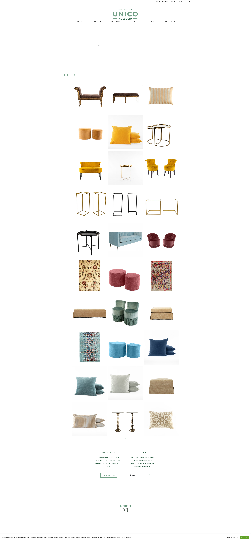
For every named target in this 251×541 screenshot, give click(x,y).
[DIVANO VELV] (125, 240)
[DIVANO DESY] (89, 168)
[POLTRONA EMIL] (125, 311)
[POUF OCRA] (89, 132)
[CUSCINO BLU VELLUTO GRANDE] (161, 347)
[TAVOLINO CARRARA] (125, 419)
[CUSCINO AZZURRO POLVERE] (125, 383)
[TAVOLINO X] (125, 168)
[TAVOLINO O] (89, 240)
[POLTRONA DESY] (161, 168)
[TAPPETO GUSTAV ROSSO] (161, 276)
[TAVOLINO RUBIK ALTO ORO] (89, 204)
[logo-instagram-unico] (125, 508)
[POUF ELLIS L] (161, 311)
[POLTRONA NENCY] (161, 240)
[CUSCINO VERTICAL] (89, 419)
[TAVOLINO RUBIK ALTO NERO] (125, 204)
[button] (188, 2)
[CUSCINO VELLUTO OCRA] (125, 132)
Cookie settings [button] (232, 537)
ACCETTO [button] (244, 537)
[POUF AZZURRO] (125, 347)
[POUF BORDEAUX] (125, 276)
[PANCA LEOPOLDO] (125, 96)
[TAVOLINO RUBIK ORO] (161, 204)
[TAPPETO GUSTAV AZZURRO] (89, 347)
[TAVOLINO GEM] (161, 132)
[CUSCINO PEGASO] (161, 419)
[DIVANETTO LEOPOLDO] (89, 96)
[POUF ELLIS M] (89, 311)
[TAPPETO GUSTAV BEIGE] (89, 276)
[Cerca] (153, 45)
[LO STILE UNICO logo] (125, 14)
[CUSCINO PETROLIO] (89, 383)
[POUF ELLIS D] (161, 383)
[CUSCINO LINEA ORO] (161, 96)
